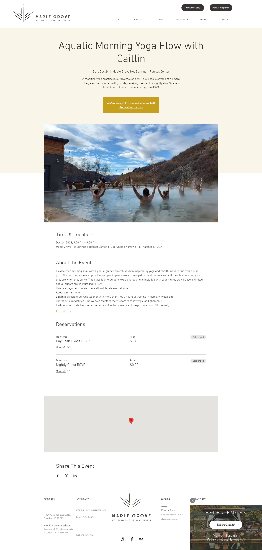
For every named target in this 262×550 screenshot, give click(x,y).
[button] (192, 500)
